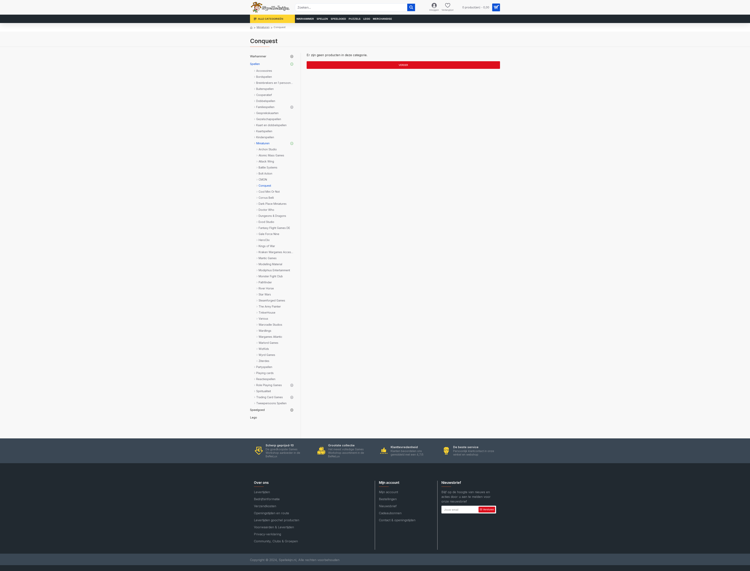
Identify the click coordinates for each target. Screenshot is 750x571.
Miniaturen (263, 27)
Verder (403, 64)
